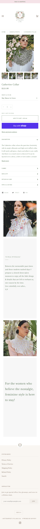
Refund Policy (6, 472)
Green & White (15, 32)
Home (4, 32)
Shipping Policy (7, 468)
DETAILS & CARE (7, 179)
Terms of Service (7, 464)
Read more (5, 161)
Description (6, 139)
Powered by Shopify (29, 518)
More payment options (9, 132)
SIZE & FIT (5, 174)
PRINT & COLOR (6, 95)
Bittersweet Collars (10, 518)
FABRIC (4, 168)
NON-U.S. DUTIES (7, 185)
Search (4, 476)
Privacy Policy (6, 460)
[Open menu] (5, 16)
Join (33, 501)
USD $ (18, 512)
